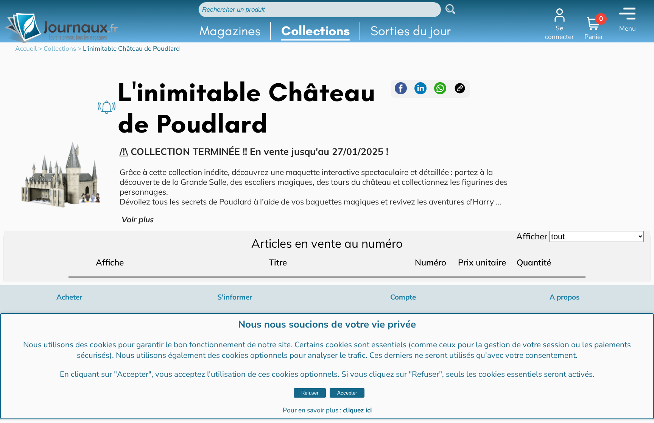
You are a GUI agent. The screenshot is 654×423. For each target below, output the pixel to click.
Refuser (309, 393)
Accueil (26, 48)
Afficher (531, 236)
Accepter (347, 393)
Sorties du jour (411, 31)
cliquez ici (357, 410)
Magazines (229, 31)
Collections (315, 31)
